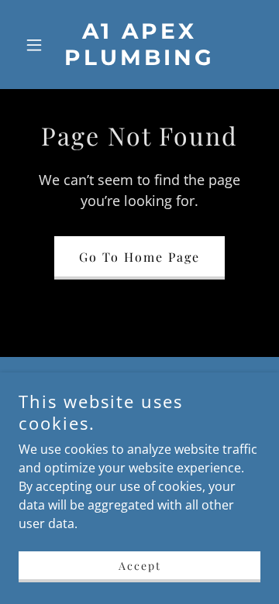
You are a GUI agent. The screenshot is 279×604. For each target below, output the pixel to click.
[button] (37, 44)
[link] (139, 60)
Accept (140, 565)
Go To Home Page (139, 257)
